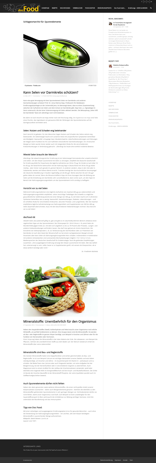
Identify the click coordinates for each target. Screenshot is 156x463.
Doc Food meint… (114, 123)
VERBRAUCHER (113, 113)
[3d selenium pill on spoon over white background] (60, 56)
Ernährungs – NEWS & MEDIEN (118, 126)
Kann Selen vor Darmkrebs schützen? (50, 92)
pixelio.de (45, 418)
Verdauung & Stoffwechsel (59, 96)
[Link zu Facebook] (141, 1)
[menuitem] (45, 8)
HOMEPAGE (112, 102)
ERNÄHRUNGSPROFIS (115, 119)
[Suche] (151, 8)
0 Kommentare (40, 325)
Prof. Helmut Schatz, (84, 238)
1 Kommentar (36, 96)
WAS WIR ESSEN (61, 325)
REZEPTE (111, 106)
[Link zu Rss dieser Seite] (148, 1)
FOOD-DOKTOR (47, 96)
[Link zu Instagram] (144, 1)
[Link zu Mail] (151, 1)
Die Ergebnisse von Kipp (81, 118)
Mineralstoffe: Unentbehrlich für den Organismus (59, 321)
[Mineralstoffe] (60, 291)
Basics (48, 325)
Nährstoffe (54, 325)
